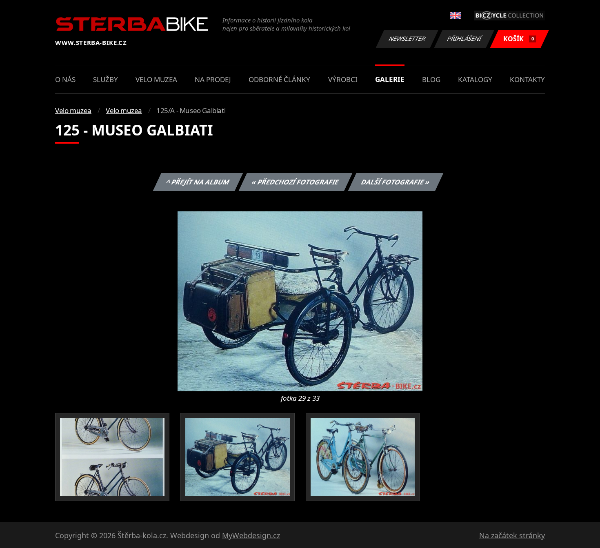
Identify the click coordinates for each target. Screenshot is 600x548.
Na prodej (213, 79)
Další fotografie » (395, 181)
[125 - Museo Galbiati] (300, 300)
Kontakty (527, 79)
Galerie (389, 79)
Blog (431, 79)
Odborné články (279, 79)
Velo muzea (156, 79)
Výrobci (343, 79)
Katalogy (475, 79)
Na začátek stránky (512, 535)
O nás (65, 79)
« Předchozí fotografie (295, 181)
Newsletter (407, 38)
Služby (105, 79)
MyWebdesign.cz (251, 535)
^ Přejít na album (197, 181)
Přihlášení (464, 38)
